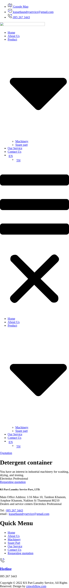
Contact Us (14, 151)
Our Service (15, 148)
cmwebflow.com (36, 586)
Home (11, 32)
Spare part (21, 144)
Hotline (6, 569)
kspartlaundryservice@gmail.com (29, 513)
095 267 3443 (14, 510)
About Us (14, 36)
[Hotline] (2, 561)
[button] (34, 239)
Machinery (21, 141)
